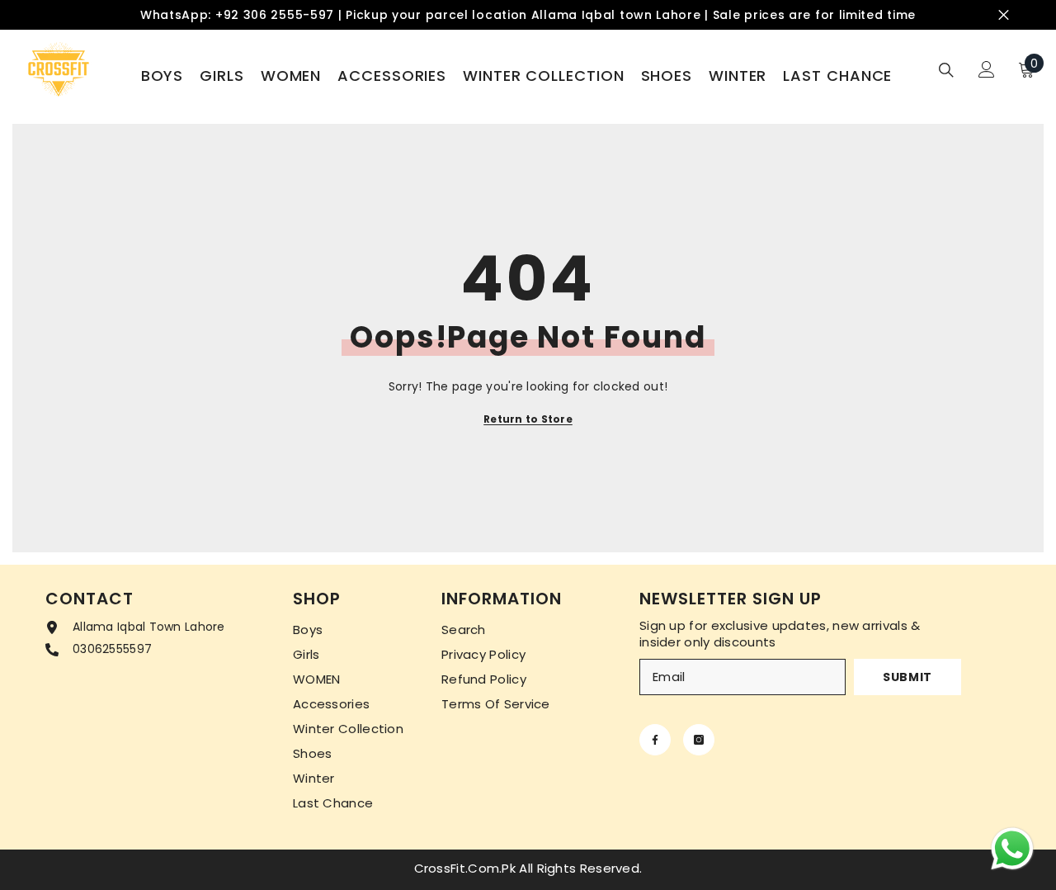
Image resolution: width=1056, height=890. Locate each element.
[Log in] (986, 69)
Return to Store (528, 419)
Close (1004, 15)
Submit (907, 677)
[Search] (946, 69)
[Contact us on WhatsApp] (1012, 848)
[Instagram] (698, 739)
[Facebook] (655, 739)
